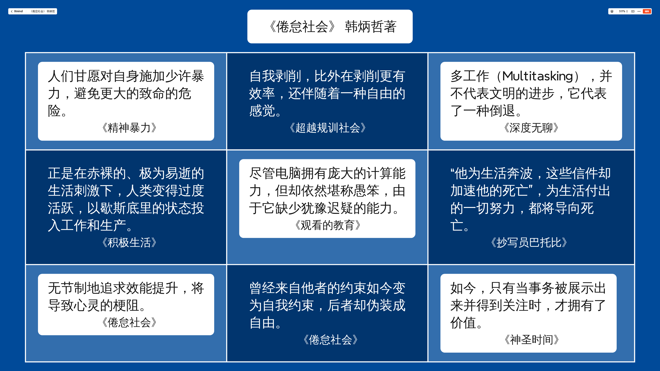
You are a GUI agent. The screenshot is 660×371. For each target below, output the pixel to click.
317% (622, 11)
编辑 (647, 11)
